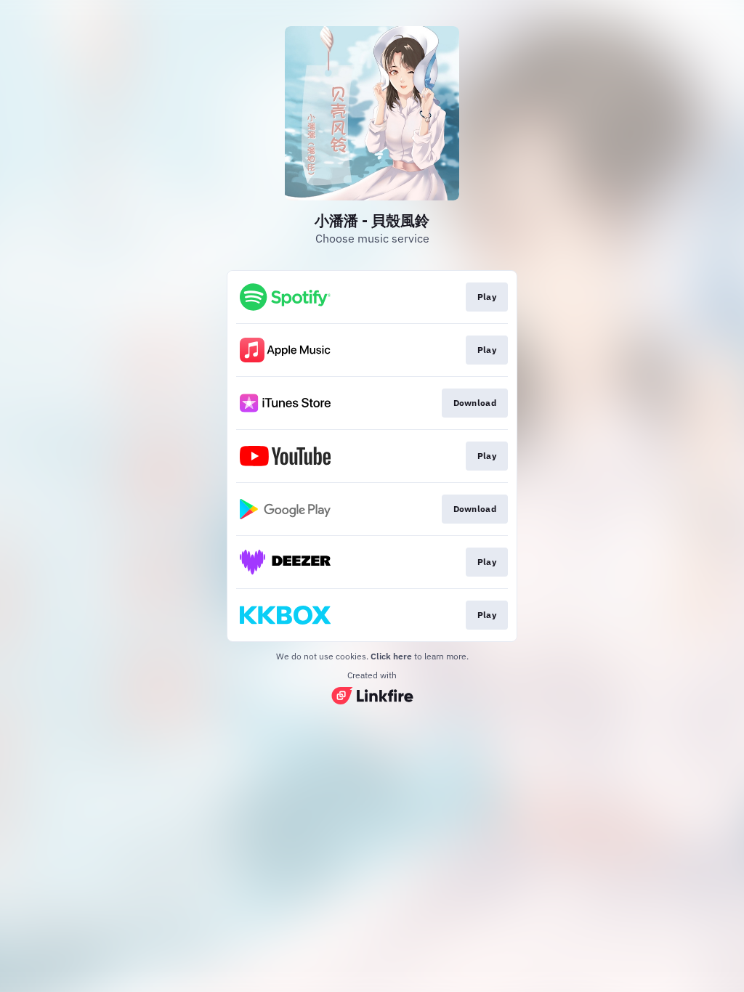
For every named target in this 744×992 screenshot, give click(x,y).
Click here (391, 656)
